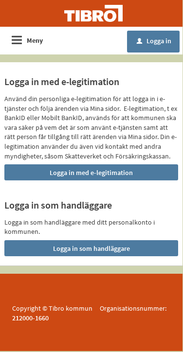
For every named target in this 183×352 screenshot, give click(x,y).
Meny (35, 40)
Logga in (154, 40)
